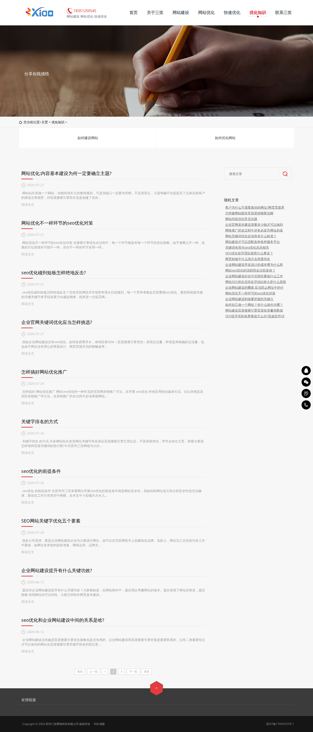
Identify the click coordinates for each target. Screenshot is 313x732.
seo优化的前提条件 (41, 471)
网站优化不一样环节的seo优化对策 (57, 223)
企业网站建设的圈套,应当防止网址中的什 (254, 287)
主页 (44, 122)
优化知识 (58, 122)
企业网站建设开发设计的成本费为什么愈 (254, 264)
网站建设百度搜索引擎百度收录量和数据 (254, 310)
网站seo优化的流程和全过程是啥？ (250, 270)
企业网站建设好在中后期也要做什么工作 (254, 276)
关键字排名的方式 (39, 421)
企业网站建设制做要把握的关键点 (249, 299)
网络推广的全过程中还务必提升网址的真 (254, 230)
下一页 (133, 671)
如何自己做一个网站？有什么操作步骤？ (254, 304)
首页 (80, 671)
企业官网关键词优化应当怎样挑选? (56, 322)
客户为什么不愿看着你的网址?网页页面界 (254, 207)
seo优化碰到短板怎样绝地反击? (53, 272)
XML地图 (99, 724)
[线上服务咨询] (306, 370)
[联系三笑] (306, 393)
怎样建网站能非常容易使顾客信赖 (249, 213)
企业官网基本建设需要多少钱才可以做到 (254, 224)
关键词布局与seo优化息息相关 (247, 247)
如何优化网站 (225, 137)
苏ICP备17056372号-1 (280, 724)
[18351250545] (306, 404)
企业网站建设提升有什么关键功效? (56, 570)
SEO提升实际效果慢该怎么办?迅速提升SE (255, 316)
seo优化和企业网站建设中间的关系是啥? (62, 620)
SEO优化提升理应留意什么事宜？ (249, 253)
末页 (146, 671)
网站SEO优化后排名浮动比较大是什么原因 (255, 281)
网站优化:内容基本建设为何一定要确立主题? (66, 173)
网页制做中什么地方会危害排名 (247, 259)
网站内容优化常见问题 (241, 219)
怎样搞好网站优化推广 (44, 372)
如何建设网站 (87, 137)
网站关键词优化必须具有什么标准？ (251, 236)
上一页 (93, 671)
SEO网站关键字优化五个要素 (50, 521)
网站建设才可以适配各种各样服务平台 (252, 241)
